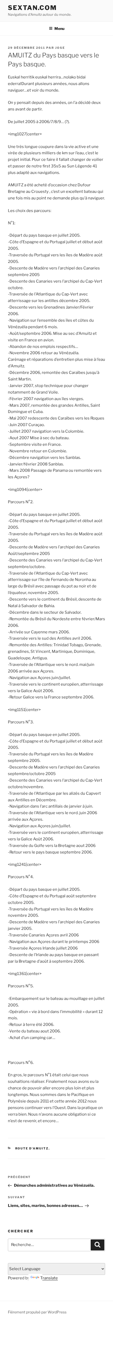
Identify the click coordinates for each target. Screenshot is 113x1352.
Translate (49, 1278)
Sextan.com (32, 8)
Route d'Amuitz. (32, 1148)
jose (60, 48)
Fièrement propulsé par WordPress (37, 1312)
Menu (59, 28)
